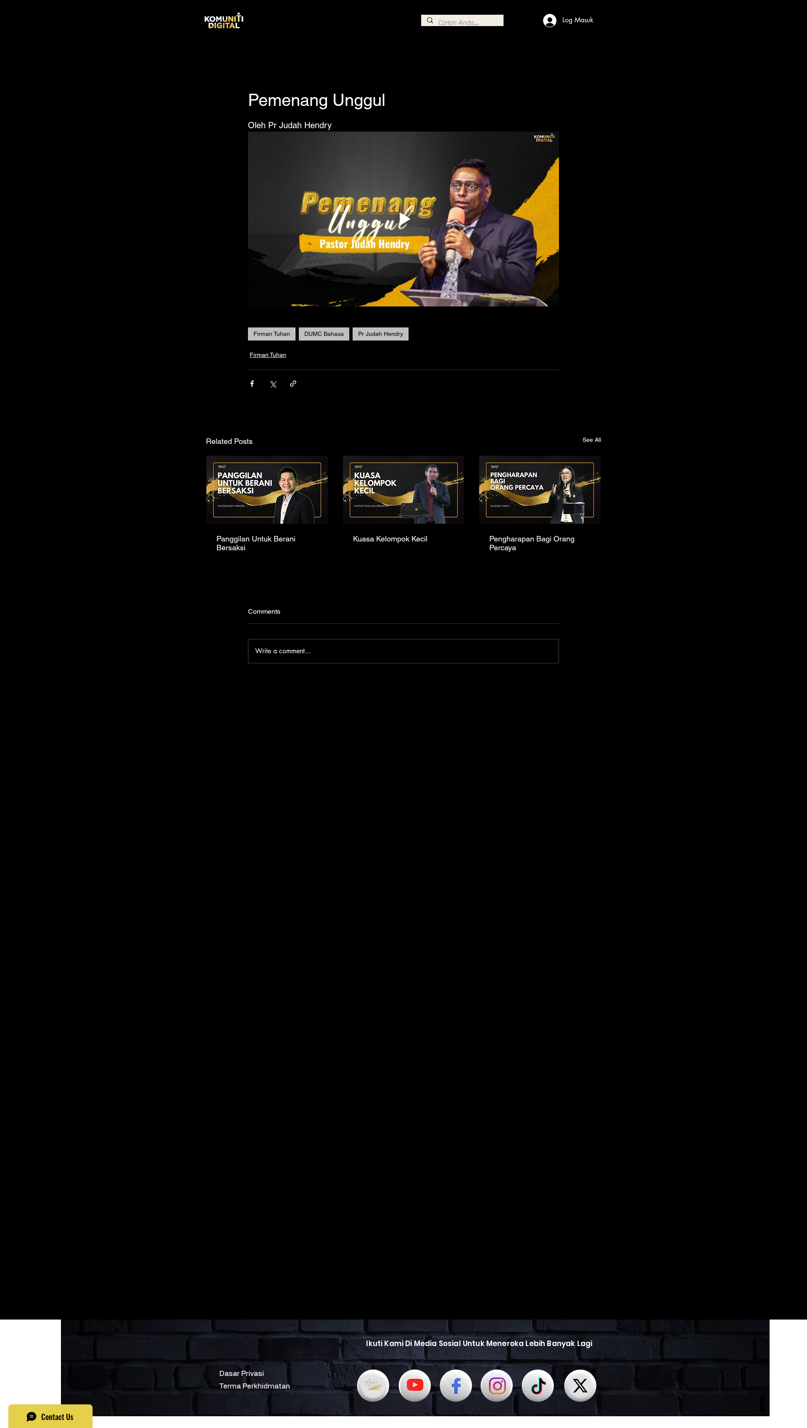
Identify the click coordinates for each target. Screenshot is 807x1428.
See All (592, 439)
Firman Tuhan (271, 333)
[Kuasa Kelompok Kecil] (403, 490)
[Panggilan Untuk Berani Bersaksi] (267, 490)
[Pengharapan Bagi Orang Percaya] (540, 490)
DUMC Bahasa (324, 333)
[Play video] (403, 219)
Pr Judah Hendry (380, 333)
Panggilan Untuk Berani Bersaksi (255, 543)
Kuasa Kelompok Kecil (390, 538)
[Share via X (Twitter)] (273, 384)
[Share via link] (293, 384)
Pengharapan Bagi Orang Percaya (532, 543)
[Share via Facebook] (252, 384)
